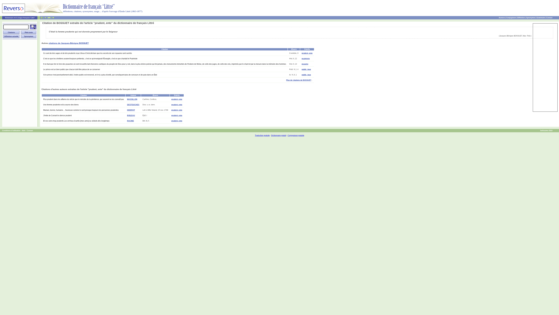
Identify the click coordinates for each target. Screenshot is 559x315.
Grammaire (541, 18)
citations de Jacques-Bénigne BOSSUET (69, 43)
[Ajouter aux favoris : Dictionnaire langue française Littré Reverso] (45, 18)
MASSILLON (132, 99)
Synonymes (530, 18)
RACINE (130, 121)
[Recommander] (53, 18)
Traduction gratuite (262, 135)
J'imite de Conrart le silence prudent (57, 115)
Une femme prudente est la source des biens (61, 105)
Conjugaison (511, 18)
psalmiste (306, 59)
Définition (521, 18)
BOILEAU (131, 115)
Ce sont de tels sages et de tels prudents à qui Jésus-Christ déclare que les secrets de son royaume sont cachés (87, 53)
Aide (23, 130)
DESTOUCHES (133, 105)
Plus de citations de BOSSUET (298, 80)
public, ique (306, 69)
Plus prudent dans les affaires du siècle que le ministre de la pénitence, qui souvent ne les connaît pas (83, 99)
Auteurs (502, 18)
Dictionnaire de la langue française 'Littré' (20, 18)
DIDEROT (131, 110)
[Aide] (42, 18)
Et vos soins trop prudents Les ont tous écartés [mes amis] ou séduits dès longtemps (76, 121)
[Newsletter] (49, 18)
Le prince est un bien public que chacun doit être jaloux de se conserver (71, 69)
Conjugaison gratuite (296, 135)
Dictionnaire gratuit (278, 135)
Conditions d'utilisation (11, 130)
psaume (305, 64)
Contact (549, 18)
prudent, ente (307, 53)
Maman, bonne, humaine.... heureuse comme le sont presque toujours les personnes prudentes (81, 110)
